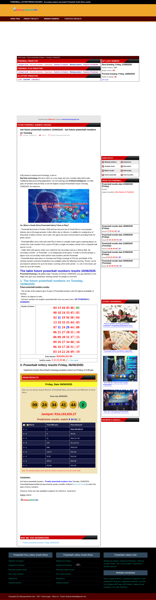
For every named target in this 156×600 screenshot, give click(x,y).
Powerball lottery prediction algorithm (118, 351)
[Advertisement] (88, 9)
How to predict (128, 175)
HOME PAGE (15, 19)
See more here (79, 484)
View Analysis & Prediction (124, 192)
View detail (74, 360)
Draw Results (31, 377)
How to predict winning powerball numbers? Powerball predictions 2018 (117, 325)
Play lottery (127, 166)
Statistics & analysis (16, 561)
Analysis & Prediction (90, 64)
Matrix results (109, 170)
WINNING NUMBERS (51, 19)
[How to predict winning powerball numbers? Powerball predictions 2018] (120, 314)
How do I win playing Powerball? (116, 412)
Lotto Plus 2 (35, 79)
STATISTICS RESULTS (73, 19)
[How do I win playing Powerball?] (120, 400)
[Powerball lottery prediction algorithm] (120, 340)
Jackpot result (23, 64)
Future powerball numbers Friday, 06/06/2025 (41, 543)
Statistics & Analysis (61, 64)
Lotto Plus (26, 79)
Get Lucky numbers (36, 64)
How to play (127, 170)
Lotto (20, 79)
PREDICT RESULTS (31, 19)
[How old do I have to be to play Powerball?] (120, 368)
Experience (49, 64)
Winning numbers (76, 64)
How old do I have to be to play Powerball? (115, 384)
